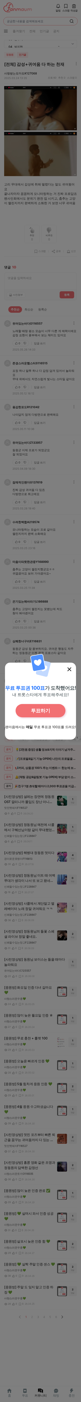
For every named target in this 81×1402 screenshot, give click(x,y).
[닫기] (69, 669)
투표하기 (40, 711)
